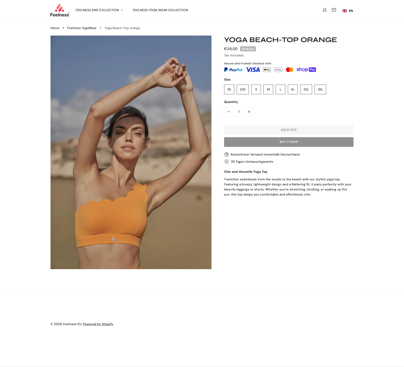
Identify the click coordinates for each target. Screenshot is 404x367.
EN (351, 11)
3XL (320, 89)
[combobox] (347, 11)
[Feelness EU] (59, 10)
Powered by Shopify (98, 324)
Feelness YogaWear (82, 28)
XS (229, 89)
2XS (243, 89)
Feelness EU (72, 324)
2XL (306, 89)
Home (54, 28)
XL (293, 89)
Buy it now (289, 142)
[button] (334, 10)
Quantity (231, 102)
